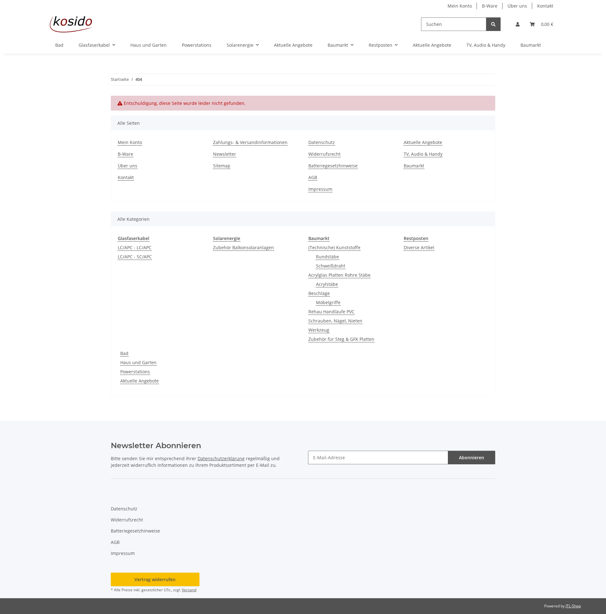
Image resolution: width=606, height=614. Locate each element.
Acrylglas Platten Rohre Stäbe (339, 275)
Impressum (320, 189)
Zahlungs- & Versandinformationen (250, 142)
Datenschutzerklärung (221, 458)
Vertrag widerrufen (154, 579)
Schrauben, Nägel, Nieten (335, 321)
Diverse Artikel (419, 247)
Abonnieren (471, 457)
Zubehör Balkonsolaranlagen (243, 247)
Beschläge (319, 293)
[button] (518, 24)
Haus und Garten (138, 362)
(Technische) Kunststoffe (334, 247)
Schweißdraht (330, 266)
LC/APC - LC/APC (135, 247)
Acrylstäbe (327, 284)
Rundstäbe (327, 257)
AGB (312, 177)
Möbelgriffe (328, 302)
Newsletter (224, 154)
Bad (124, 353)
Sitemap (221, 166)
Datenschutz (321, 142)
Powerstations (135, 372)
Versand (189, 590)
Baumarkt (530, 45)
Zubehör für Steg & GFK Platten (341, 339)
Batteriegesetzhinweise (333, 166)
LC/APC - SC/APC (135, 257)
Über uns (517, 6)
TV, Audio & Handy (485, 45)
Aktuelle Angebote (432, 45)
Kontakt (545, 6)
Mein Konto (460, 6)
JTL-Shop (573, 606)
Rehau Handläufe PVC (331, 312)
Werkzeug (318, 330)
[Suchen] (493, 24)
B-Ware (489, 6)
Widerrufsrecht (324, 154)
